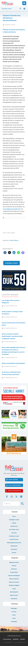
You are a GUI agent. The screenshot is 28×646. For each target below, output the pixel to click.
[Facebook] (7, 496)
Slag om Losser (14, 595)
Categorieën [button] (14, 558)
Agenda (14, 523)
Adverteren (14, 549)
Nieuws (16, 240)
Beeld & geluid (14, 592)
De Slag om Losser (14, 536)
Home (14, 516)
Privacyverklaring (7, 639)
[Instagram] (12, 496)
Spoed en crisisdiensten (14, 490)
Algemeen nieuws (14, 562)
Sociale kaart (14, 526)
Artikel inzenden (13, 479)
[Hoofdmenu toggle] (24, 3)
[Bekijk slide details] (14, 280)
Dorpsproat (14, 598)
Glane (14, 615)
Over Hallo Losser (14, 529)
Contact (14, 552)
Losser (14, 618)
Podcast (14, 565)
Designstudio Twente (21, 642)
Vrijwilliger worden (14, 519)
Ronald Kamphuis (8, 642)
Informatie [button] (15, 512)
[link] (24, 9)
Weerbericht (14, 546)
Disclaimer (22, 639)
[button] (20, 8)
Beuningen (14, 608)
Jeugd (14, 588)
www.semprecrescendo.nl (11, 209)
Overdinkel (14, 621)
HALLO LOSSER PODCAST (14, 485)
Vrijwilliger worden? (11, 263)
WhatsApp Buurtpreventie (14, 542)
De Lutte (14, 611)
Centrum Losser (14, 539)
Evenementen (14, 572)
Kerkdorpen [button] (14, 604)
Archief (12, 240)
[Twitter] (16, 496)
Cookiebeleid (15, 639)
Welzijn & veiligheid (14, 585)
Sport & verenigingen (14, 575)
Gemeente (14, 569)
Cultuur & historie (14, 578)
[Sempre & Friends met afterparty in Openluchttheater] (14, 31)
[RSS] (21, 496)
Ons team (14, 532)
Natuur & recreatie (14, 582)
